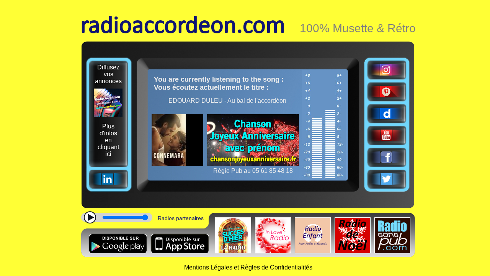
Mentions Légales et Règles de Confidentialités (248, 267)
